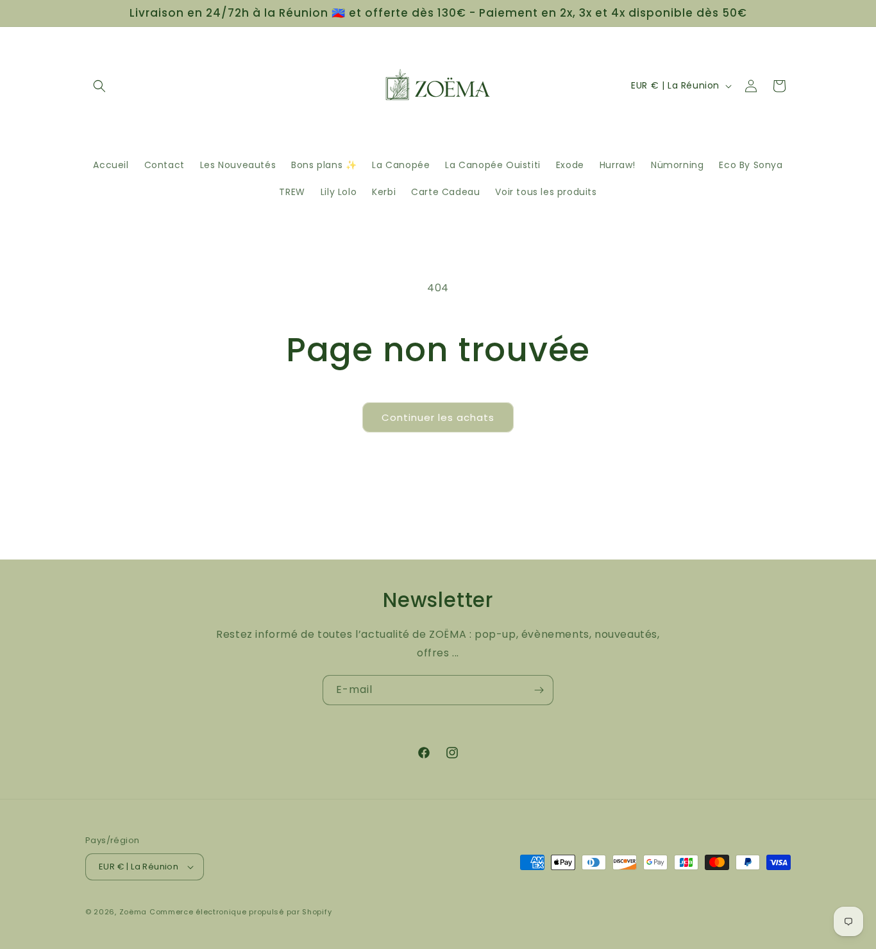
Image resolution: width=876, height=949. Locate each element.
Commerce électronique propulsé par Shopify (240, 912)
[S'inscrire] (539, 690)
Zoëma (133, 912)
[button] (99, 86)
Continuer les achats (438, 417)
